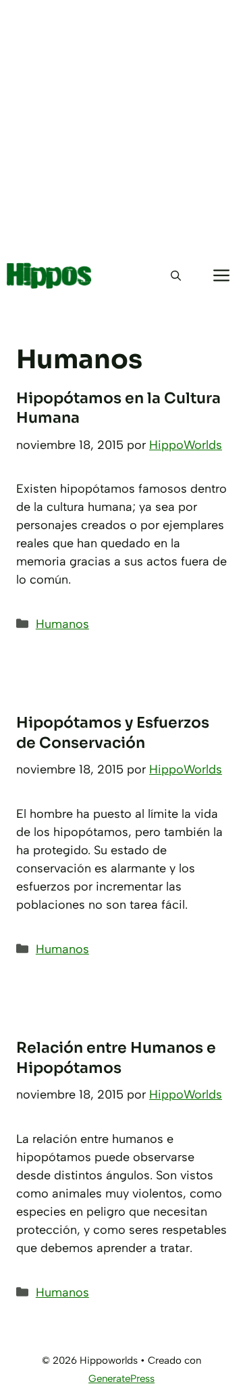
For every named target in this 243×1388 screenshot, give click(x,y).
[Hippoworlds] (49, 276)
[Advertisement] (121, 128)
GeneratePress (121, 1379)
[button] (176, 276)
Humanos (62, 624)
